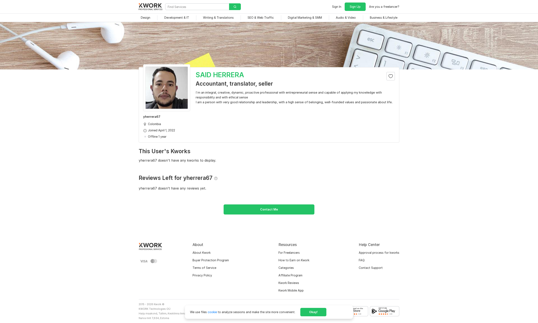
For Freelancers (289, 252)
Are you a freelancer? (384, 6)
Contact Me (269, 209)
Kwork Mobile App (291, 290)
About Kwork (202, 252)
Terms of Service (204, 267)
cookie (212, 312)
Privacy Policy (202, 275)
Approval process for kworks (379, 252)
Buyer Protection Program (211, 260)
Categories (286, 267)
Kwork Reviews (288, 283)
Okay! (313, 312)
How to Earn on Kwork (293, 260)
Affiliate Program (290, 275)
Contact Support (371, 267)
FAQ (362, 260)
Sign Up (355, 6)
